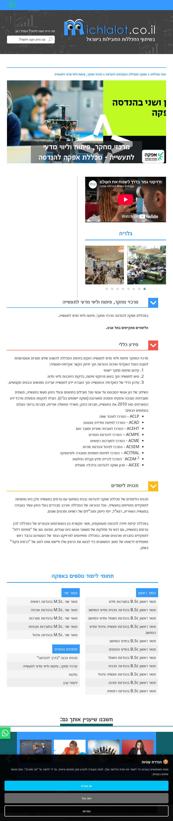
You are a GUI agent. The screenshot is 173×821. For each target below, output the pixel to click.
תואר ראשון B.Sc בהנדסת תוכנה (132, 682)
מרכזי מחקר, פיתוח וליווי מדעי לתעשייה (78, 74)
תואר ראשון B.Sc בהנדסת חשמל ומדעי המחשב (122, 618)
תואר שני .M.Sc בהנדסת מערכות (53, 618)
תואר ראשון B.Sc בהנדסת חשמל (132, 657)
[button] (144, 289)
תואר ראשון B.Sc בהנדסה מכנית (132, 665)
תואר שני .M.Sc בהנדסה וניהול (54, 634)
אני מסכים (86, 786)
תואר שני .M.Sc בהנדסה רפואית (53, 601)
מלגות (73, 674)
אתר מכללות (158, 74)
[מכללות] (110, 31)
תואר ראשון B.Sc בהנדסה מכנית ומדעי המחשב (122, 609)
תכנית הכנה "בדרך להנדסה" (57, 657)
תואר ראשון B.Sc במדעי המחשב (132, 640)
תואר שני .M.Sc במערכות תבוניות (53, 626)
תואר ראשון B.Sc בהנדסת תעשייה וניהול (127, 674)
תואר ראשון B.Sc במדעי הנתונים (132, 649)
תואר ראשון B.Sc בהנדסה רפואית (131, 690)
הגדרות (87, 811)
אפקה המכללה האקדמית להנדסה (126, 74)
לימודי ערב (70, 682)
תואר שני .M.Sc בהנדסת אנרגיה (54, 609)
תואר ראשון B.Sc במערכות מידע (132, 601)
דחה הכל (86, 798)
